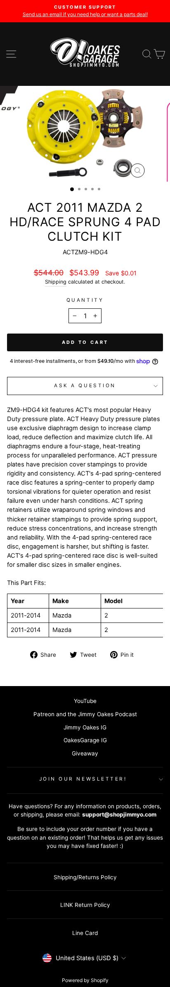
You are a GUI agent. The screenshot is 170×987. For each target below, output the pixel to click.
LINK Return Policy (85, 905)
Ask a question (85, 385)
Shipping (55, 282)
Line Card (85, 933)
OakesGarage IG (85, 740)
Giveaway (85, 753)
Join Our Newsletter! (83, 779)
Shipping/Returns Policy (85, 877)
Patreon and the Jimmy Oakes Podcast (85, 714)
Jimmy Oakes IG (85, 727)
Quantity (85, 300)
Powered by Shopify (85, 980)
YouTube (85, 701)
